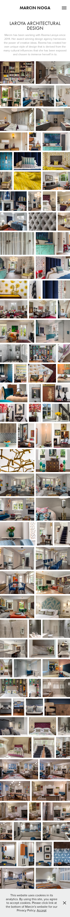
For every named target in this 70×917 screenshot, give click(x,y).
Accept (41, 910)
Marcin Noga (35, 7)
